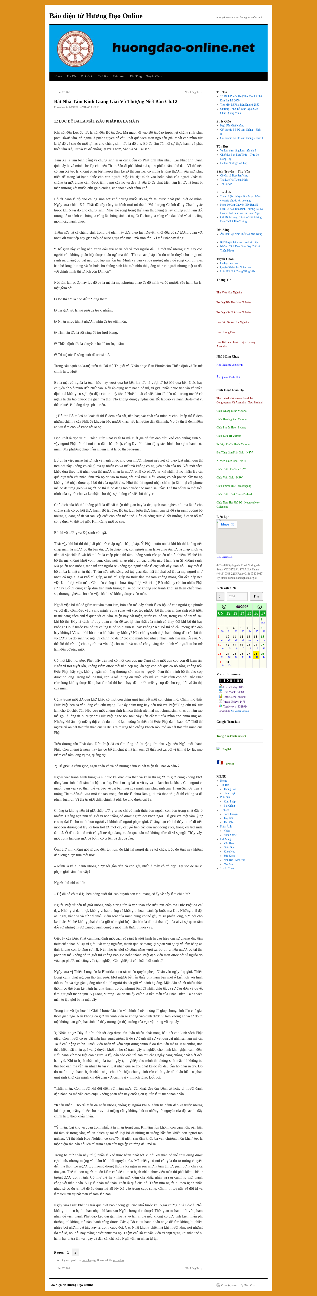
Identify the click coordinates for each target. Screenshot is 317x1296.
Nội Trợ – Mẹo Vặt (234, 860)
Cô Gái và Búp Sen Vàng (234, 175)
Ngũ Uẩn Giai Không (232, 125)
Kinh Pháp (230, 801)
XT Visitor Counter (240, 711)
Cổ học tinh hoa (229, 263)
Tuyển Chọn (154, 76)
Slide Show (230, 835)
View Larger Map (225, 557)
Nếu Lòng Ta (194, 92)
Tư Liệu (103, 76)
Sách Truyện (89, 1260)
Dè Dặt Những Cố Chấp (233, 163)
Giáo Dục (229, 847)
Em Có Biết (62, 92)
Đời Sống (136, 76)
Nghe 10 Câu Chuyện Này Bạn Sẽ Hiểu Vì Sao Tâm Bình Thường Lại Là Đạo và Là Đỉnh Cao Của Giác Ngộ (241, 209)
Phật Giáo (87, 76)
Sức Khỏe (229, 855)
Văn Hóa (229, 843)
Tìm (256, 596)
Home (58, 76)
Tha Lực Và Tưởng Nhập (234, 179)
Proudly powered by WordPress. (239, 1285)
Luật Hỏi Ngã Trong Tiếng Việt (237, 271)
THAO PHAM (90, 107)
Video (227, 830)
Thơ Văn (228, 822)
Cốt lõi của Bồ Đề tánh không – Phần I (241, 138)
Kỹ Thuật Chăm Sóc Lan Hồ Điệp (239, 242)
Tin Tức (72, 76)
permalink (118, 1260)
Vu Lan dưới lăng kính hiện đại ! (238, 150)
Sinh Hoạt (229, 793)
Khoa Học (229, 851)
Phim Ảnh (119, 76)
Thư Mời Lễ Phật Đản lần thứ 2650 (239, 104)
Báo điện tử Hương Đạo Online (95, 15)
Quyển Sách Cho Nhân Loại (235, 267)
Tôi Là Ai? (226, 184)
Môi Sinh (229, 864)
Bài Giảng (229, 805)
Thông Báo (230, 789)
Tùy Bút (228, 818)
